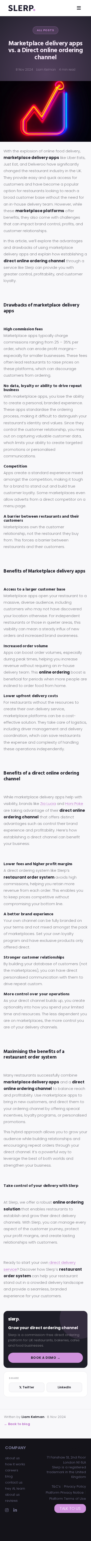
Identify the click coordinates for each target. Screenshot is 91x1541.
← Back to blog (17, 1424)
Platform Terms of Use (67, 1498)
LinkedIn (64, 1387)
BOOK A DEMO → (45, 1357)
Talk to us (70, 1508)
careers (11, 1470)
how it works (15, 1464)
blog (9, 1476)
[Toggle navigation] (79, 8)
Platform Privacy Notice (65, 1492)
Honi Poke (74, 803)
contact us (13, 1482)
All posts (45, 30)
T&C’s (56, 1486)
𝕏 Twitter (26, 1387)
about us (12, 1458)
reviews (11, 1500)
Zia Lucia (48, 803)
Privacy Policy (75, 1486)
